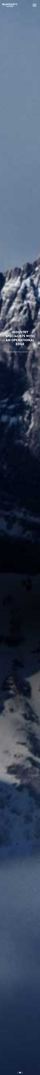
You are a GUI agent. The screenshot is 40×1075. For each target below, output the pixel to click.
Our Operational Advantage (19, 352)
